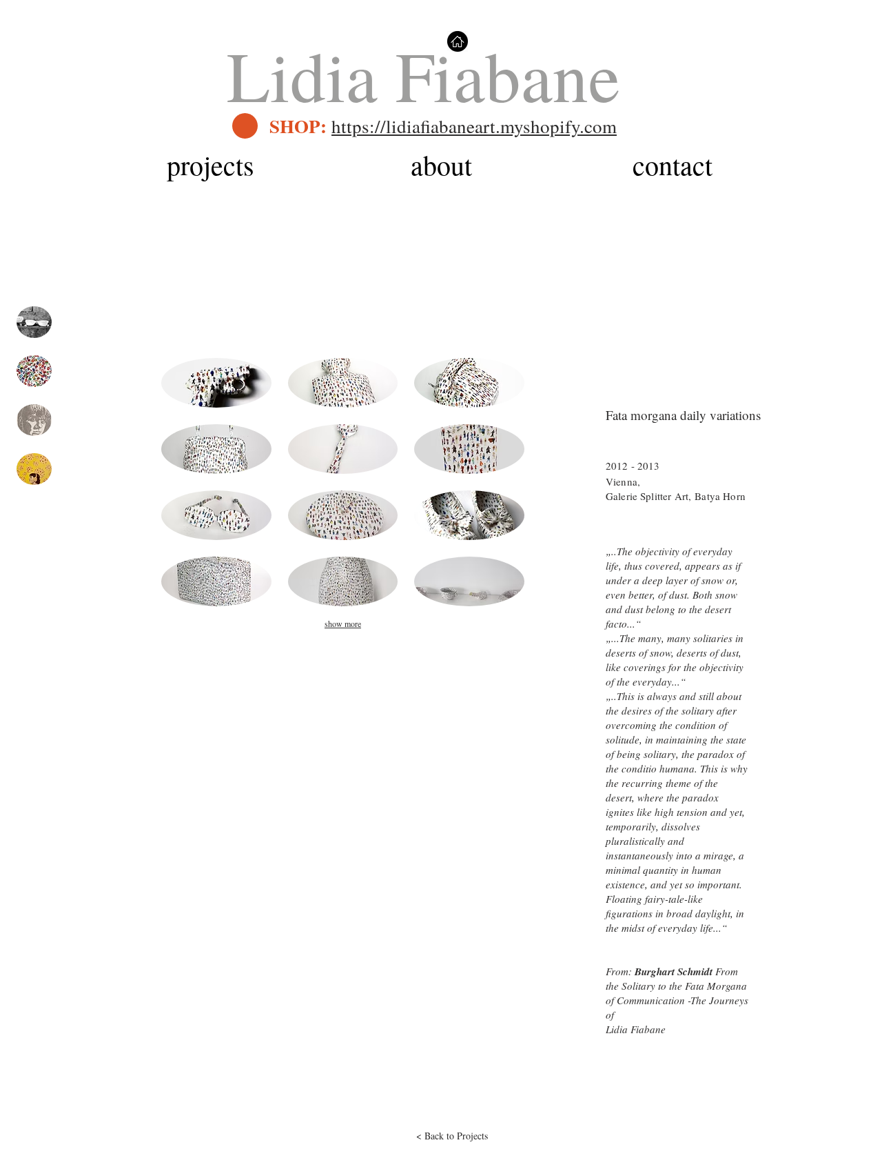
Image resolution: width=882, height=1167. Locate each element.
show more (343, 623)
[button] (216, 383)
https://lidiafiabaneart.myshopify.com (474, 126)
